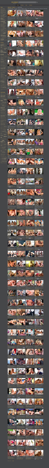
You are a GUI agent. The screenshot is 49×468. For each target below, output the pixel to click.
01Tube (1, 8)
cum (1, 58)
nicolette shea (9, 9)
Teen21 (1, 33)
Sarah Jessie (3, 150)
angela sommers (21, 197)
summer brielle (15, 8)
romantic (2, 83)
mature (2, 75)
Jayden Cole (4, 122)
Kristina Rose (2, 130)
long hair (4, 73)
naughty (17, 308)
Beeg (1, 12)
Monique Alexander (3, 139)
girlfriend (4, 66)
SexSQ (1, 31)
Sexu (3, 31)
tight (2, 88)
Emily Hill (2, 118)
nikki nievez (22, 308)
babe (1, 47)
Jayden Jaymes (3, 123)
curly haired (30, 29)
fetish (1, 65)
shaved (4, 84)
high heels (36, 97)
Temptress (4, 159)
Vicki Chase (2, 163)
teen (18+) (4, 87)
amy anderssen (22, 8)
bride (22, 59)
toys (6, 88)
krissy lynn (28, 417)
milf (5, 75)
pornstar (2, 81)
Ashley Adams (2, 104)
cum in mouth (4, 58)
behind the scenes (38, 278)
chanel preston (40, 438)
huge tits (2, 69)
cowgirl (6, 56)
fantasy (8, 68)
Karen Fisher (3, 127)
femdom (5, 64)
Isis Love (4, 121)
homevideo (31, 78)
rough (3, 83)
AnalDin (5, 10)
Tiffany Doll (2, 160)
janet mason (19, 269)
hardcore (2, 68)
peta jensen (12, 9)
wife (6, 89)
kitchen (13, 268)
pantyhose (30, 428)
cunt (23, 238)
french (6, 65)
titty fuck (4, 88)
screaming (2, 84)
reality (6, 82)
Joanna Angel (4, 125)
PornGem (2, 28)
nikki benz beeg (45, 8)
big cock (15, 19)
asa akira (38, 438)
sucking (4, 86)
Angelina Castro (2, 101)
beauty (3, 48)
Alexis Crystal (3, 95)
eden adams (22, 448)
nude (23, 49)
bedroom (10, 288)
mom (1, 77)
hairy (2, 67)
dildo (12, 367)
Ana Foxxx (2, 99)
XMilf (1, 38)
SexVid (5, 31)
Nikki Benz (4, 142)
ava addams (20, 117)
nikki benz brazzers (36, 8)
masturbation (3, 74)
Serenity (1, 153)
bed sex (11, 117)
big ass (5, 48)
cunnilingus (5, 59)
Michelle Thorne (2, 138)
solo (1, 85)
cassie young (18, 318)
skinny (6, 84)
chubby (3, 55)
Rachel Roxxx (4, 145)
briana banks (27, 338)
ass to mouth (30, 117)
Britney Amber (3, 110)
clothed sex (31, 137)
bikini (20, 68)
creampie (2, 57)
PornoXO (2, 29)
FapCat (4, 14)
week (21, 7)
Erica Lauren (4, 118)
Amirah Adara (4, 98)
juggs (2, 71)
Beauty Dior (3, 107)
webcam (2, 89)
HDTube (27, 257)
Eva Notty (2, 119)
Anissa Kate (4, 102)
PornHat (4, 28)
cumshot (2, 59)
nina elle (19, 8)
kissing (5, 71)
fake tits (39, 108)
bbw (6, 47)
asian (3, 45)
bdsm (1, 48)
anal (1, 45)
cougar (37, 68)
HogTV (4, 19)
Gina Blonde (2, 120)
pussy (3, 82)
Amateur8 (2, 10)
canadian (9, 58)
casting (5, 54)
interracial (2, 70)
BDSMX (6, 11)
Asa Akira (4, 103)
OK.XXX (4, 26)
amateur (2, 44)
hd (4, 68)
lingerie (1, 73)
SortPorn (5, 32)
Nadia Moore (2, 141)
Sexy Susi (4, 153)
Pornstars (22, 5)
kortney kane (18, 78)
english (19, 137)
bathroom (23, 18)
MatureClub (2, 24)
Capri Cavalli (2, 111)
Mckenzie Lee (4, 135)
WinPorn (3, 37)
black (4, 51)
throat (1, 88)
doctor (11, 157)
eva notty (31, 39)
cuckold (4, 57)
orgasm (38, 448)
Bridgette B (4, 109)
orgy (1, 79)
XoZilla (3, 38)
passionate (2, 80)
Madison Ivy (2, 134)
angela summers (10, 228)
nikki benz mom (32, 8)
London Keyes (4, 133)
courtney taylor (12, 198)
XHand (6, 37)
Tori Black (4, 160)
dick (35, 18)
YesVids (2, 40)
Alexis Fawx (3, 96)
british (3, 53)
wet (3, 89)
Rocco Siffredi (2, 148)
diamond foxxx (36, 347)
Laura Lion (4, 131)
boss (26, 438)
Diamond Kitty (4, 117)
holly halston (19, 9)
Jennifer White (3, 124)
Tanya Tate (2, 159)
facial (6, 63)
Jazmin (6, 123)
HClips (17, 185)
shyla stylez (16, 9)
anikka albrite (20, 18)
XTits (5, 38)
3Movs (4, 8)
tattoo (1, 87)
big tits (2, 51)
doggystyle (2, 61)
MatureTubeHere (28, 76)
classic (30, 387)
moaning (5, 76)
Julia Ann (5, 126)
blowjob (4, 52)
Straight (18, 5)
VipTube (2, 36)
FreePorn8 (2, 16)
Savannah (3, 152)
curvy (30, 58)
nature (6, 77)
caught (21, 438)
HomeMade (2, 20)
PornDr (4, 27)
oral (28, 428)
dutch (10, 458)
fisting (22, 156)
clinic (8, 157)
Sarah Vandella (3, 151)
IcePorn (5, 20)
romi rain (28, 8)
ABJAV (4, 9)
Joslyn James (2, 126)
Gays (26, 5)
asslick (29, 307)
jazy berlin (11, 208)
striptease (2, 86)
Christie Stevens (4, 114)
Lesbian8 (4, 22)
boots (12, 186)
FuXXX (5, 16)
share (12, 279)
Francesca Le (4, 119)
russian (5, 83)
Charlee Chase (2, 113)
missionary (2, 76)
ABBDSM (2, 9)
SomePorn (2, 32)
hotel (9, 68)
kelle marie (22, 318)
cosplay (10, 157)
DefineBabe (2, 13)
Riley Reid (3, 147)
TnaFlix (4, 33)
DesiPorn (5, 13)
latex (8, 238)
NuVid (1, 26)
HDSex (2, 18)
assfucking (4, 46)
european (3, 63)
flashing (30, 397)
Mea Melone (2, 136)
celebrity (19, 367)
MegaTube (2, 25)
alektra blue (19, 147)
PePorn (1, 27)
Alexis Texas (4, 97)
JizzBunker (3, 21)
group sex (33, 397)
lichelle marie (27, 238)
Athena (3, 105)
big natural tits (4, 50)
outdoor (3, 79)
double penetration (3, 62)
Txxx (8, 106)
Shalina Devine (3, 154)
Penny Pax (2, 144)
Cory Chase (3, 115)
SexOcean (5, 30)
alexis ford (37, 268)
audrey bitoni (19, 29)
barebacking (4, 47)
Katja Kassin (4, 128)
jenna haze (24, 137)
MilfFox (5, 25)
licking (4, 72)
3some (9, 19)
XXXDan (2, 39)
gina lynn (20, 249)
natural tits (3, 77)
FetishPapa (2, 15)
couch (8, 39)
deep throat (28, 39)
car (29, 438)
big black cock (2, 49)
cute (30, 338)
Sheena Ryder (2, 155)
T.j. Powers (4, 158)
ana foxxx (10, 97)
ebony (39, 328)
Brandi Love (2, 108)
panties (5, 79)
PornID (36, 76)
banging (22, 458)
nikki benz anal (41, 8)
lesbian (2, 72)
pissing (6, 80)
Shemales (30, 5)
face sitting (20, 219)
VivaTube (4, 36)
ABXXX (36, 247)
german (1, 66)
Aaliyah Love (2, 93)
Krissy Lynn (5, 129)
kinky (3, 71)
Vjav (1, 37)
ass (4, 45)
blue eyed (36, 59)
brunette (2, 54)
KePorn (1, 22)
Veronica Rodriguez (4, 162)
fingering (3, 65)
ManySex (4, 23)
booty (42, 217)
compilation (36, 29)
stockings (5, 85)
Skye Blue (3, 156)
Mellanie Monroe (4, 137)
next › (13, 460)
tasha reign (32, 366)
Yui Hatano (4, 163)
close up (6, 55)
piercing (4, 80)
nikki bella (22, 9)
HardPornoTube (3, 17)
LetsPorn (2, 23)
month (19, 7)
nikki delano (25, 9)
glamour (19, 449)
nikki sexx (26, 8)
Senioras (2, 30)
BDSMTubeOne (3, 11)
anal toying (31, 317)
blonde (2, 52)
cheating (1, 55)
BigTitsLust (4, 12)
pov (4, 81)
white (5, 89)
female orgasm (2, 64)
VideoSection (3, 35)
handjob (4, 67)
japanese (4, 70)
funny (23, 219)
